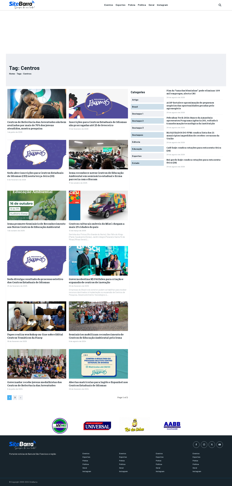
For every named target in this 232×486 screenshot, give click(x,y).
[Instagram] (204, 444)
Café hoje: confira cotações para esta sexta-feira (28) (193, 149)
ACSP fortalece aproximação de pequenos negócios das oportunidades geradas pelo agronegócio (190, 105)
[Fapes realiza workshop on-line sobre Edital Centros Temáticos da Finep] (36, 316)
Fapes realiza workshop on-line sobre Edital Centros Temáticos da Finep (35, 336)
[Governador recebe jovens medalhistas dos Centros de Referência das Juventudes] (36, 364)
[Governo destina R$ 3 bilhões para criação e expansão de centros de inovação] (98, 261)
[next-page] (20, 397)
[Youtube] (219, 444)
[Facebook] (196, 444)
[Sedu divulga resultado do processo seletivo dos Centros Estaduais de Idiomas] (36, 261)
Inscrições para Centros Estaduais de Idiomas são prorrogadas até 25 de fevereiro (98, 123)
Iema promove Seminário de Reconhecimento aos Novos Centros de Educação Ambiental (36, 225)
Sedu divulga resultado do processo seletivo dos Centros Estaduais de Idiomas (35, 280)
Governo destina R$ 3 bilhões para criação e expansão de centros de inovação (96, 280)
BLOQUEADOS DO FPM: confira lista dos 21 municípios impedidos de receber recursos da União (192, 135)
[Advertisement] (116, 31)
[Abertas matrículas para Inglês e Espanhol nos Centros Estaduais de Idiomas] (98, 364)
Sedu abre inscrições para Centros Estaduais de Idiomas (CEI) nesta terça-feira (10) (35, 174)
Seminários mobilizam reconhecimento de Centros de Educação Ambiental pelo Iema (96, 336)
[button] (220, 5)
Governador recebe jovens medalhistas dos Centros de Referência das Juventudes (34, 383)
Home (12, 73)
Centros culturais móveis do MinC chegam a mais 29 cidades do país (96, 225)
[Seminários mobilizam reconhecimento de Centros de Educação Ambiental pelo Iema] (98, 316)
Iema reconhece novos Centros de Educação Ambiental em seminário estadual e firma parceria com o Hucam (96, 176)
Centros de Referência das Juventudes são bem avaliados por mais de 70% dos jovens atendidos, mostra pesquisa (36, 125)
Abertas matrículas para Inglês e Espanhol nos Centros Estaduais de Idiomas (98, 383)
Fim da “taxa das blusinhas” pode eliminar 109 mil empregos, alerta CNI (193, 92)
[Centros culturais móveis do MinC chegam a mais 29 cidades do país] (98, 205)
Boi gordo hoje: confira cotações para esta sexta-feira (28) (193, 161)
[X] (212, 444)
